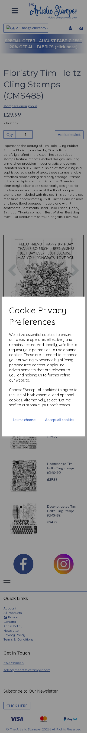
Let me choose (24, 419)
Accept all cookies (59, 419)
